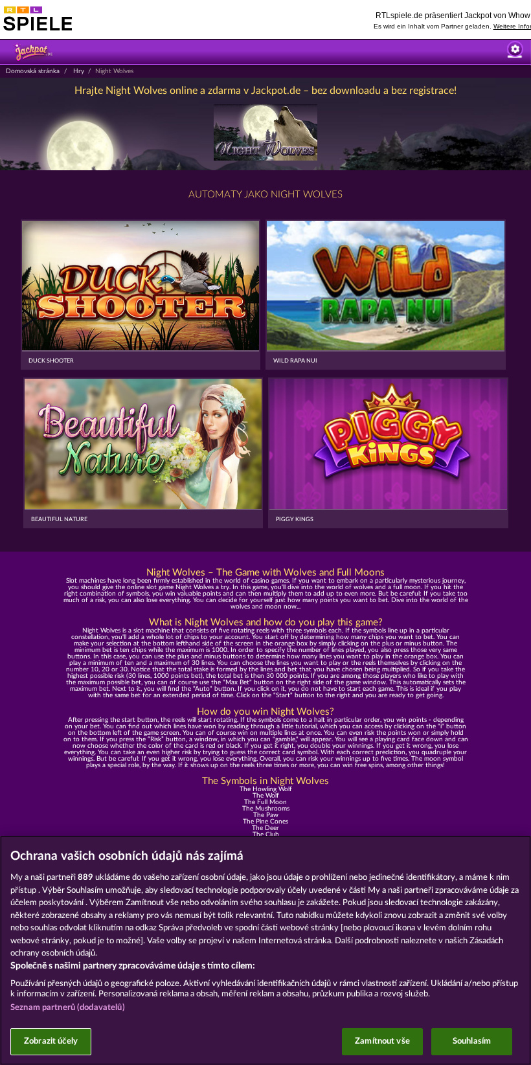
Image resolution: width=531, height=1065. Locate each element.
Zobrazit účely (51, 1041)
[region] (265, 950)
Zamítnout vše (382, 1041)
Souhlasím (472, 1041)
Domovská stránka (33, 71)
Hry (78, 71)
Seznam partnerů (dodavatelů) (67, 1007)
